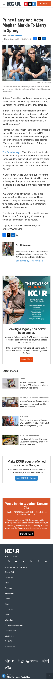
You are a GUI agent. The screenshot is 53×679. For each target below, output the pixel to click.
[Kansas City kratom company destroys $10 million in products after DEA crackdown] (10, 383)
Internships (9, 620)
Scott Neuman (16, 35)
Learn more (26, 359)
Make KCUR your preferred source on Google (26, 463)
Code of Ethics (10, 631)
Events (7, 599)
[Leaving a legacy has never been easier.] (26, 300)
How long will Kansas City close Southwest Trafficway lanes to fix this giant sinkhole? (34, 442)
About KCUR (9, 572)
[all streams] (49, 676)
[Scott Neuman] (8, 249)
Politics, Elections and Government (34, 398)
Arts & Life (24, 417)
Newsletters (9, 593)
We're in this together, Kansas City (26, 505)
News (7, 583)
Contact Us (9, 609)
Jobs (7, 615)
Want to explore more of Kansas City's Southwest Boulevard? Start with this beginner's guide (34, 423)
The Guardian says (11, 152)
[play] (3, 676)
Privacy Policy (10, 647)
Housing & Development (29, 435)
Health (22, 379)
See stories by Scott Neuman (29, 260)
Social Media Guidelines (14, 625)
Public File (9, 641)
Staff (7, 604)
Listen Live (9, 578)
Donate (45, 4)
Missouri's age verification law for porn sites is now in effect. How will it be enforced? (34, 404)
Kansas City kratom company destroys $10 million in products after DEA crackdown (34, 385)
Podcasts (8, 588)
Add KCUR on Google (26, 478)
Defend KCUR (26, 533)
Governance (9, 636)
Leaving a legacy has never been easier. (27, 331)
